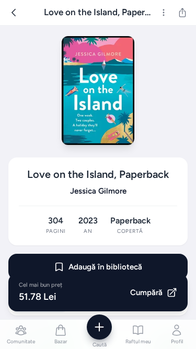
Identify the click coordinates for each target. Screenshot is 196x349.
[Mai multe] (163, 12)
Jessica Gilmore (98, 191)
